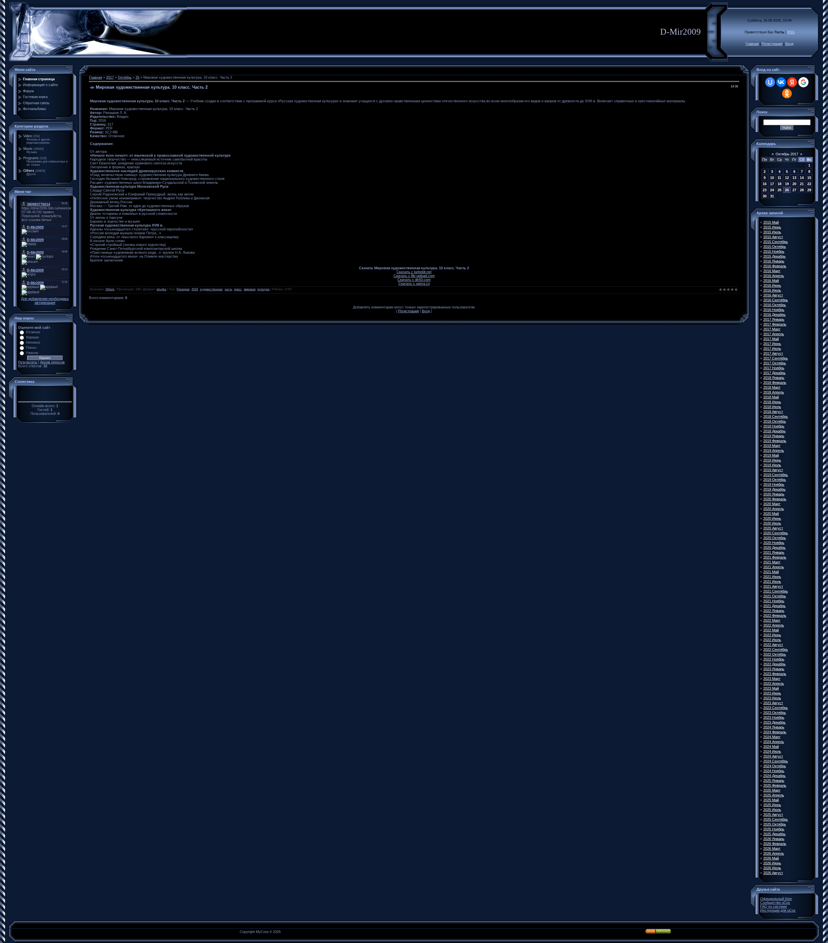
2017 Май (771, 339)
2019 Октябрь (774, 480)
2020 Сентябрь (775, 533)
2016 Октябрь (774, 305)
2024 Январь (773, 727)
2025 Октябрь (774, 824)
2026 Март (771, 848)
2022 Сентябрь (775, 649)
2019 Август (773, 470)
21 (802, 184)
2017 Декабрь (774, 373)
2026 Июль (772, 868)
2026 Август (773, 873)
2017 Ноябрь (773, 368)
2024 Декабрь (774, 776)
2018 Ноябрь (773, 426)
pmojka (161, 289)
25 (779, 190)
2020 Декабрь (774, 547)
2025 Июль (772, 810)
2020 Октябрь (774, 538)
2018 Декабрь (774, 431)
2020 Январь (773, 494)
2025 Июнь (772, 805)
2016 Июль (772, 290)
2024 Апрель (773, 742)
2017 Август (773, 353)
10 (772, 178)
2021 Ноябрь (773, 601)
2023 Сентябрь (775, 708)
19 (787, 184)
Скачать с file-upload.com (414, 276)
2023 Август (773, 703)
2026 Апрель (773, 853)
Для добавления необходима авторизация (45, 301)
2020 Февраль (774, 499)
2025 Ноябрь (773, 829)
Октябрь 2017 (787, 154)
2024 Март (771, 737)
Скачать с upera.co (414, 283)
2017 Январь (773, 319)
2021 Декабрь (774, 606)
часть (228, 289)
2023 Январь (773, 669)
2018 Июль (772, 407)
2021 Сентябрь (775, 591)
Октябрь (125, 77)
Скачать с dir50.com (414, 280)
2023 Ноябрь (773, 717)
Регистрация (772, 44)
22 (809, 184)
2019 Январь (773, 436)
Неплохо (33, 342)
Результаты (27, 362)
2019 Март (771, 446)
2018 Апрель (773, 392)
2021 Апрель (773, 567)
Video (27, 136)
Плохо (31, 347)
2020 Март (771, 504)
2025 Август (773, 814)
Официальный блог (776, 899)
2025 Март (771, 790)
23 (765, 190)
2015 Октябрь (774, 247)
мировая (250, 289)
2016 (194, 289)
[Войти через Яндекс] (792, 82)
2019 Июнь (772, 460)
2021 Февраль (774, 557)
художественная (211, 289)
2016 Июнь (772, 285)
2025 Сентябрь (775, 819)
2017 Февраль (774, 324)
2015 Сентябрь (775, 242)
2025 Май (771, 800)
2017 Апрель (773, 334)
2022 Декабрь (774, 664)
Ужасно (32, 353)
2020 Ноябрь (773, 543)
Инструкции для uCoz (778, 910)
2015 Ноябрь (773, 251)
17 (772, 184)
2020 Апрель (773, 509)
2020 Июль (772, 523)
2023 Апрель (773, 683)
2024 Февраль (774, 732)
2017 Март (771, 329)
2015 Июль (772, 232)
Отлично (33, 332)
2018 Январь (773, 378)
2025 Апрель (773, 795)
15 (809, 178)
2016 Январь (773, 261)
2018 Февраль (774, 382)
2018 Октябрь (774, 421)
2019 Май (771, 455)
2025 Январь (773, 780)
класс (238, 289)
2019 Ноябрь (773, 484)
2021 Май (771, 572)
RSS (790, 32)
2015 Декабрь (774, 256)
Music (28, 148)
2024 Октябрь (774, 766)
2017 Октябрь (774, 363)
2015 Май (771, 222)
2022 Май (771, 630)
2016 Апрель (773, 276)
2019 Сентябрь (775, 475)
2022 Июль (772, 640)
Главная (752, 44)
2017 (110, 77)
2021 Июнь (772, 577)
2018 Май (771, 397)
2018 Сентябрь (775, 416)
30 (765, 196)
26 (137, 77)
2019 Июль (772, 465)
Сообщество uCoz (775, 902)
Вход (789, 44)
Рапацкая (183, 289)
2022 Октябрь (774, 654)
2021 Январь (773, 552)
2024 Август (773, 756)
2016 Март (771, 271)
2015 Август (773, 237)
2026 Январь (773, 839)
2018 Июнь (772, 402)
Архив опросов (52, 362)
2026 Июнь (772, 863)
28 (802, 190)
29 (809, 190)
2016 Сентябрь (775, 300)
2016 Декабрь (774, 314)
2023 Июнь (772, 693)
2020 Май (771, 514)
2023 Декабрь (774, 722)
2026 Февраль (774, 844)
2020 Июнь (772, 518)
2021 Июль (772, 581)
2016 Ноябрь (773, 310)
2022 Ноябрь (773, 659)
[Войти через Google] (803, 82)
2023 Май (771, 688)
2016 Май (771, 281)
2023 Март (771, 679)
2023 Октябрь (774, 713)
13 (794, 178)
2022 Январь (773, 611)
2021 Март (771, 562)
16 (765, 184)
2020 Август (773, 528)
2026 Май (771, 858)
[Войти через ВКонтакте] (781, 82)
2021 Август (773, 586)
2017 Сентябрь (775, 358)
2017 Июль (772, 348)
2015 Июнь (772, 227)
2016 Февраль (774, 266)
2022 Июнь (772, 635)
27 (794, 190)
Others (28, 170)
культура (263, 289)
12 (787, 178)
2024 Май (771, 747)
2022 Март (771, 620)
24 (772, 190)
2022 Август (773, 645)
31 (772, 196)
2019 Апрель (773, 450)
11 (779, 178)
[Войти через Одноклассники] (787, 93)
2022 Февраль (774, 615)
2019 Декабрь (774, 489)
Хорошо (32, 337)
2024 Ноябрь (773, 771)
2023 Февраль (774, 674)
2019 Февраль (774, 441)
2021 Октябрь (774, 596)
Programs (31, 158)
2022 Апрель (773, 625)
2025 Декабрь (774, 834)
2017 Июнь (772, 344)
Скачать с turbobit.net (414, 272)
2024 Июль (772, 751)
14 (802, 178)
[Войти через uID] (770, 82)
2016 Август (773, 295)
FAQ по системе (773, 906)
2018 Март (771, 387)
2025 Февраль (774, 785)
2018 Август (773, 412)
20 (794, 184)
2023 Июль (772, 698)
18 (779, 184)
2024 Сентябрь (775, 761)
